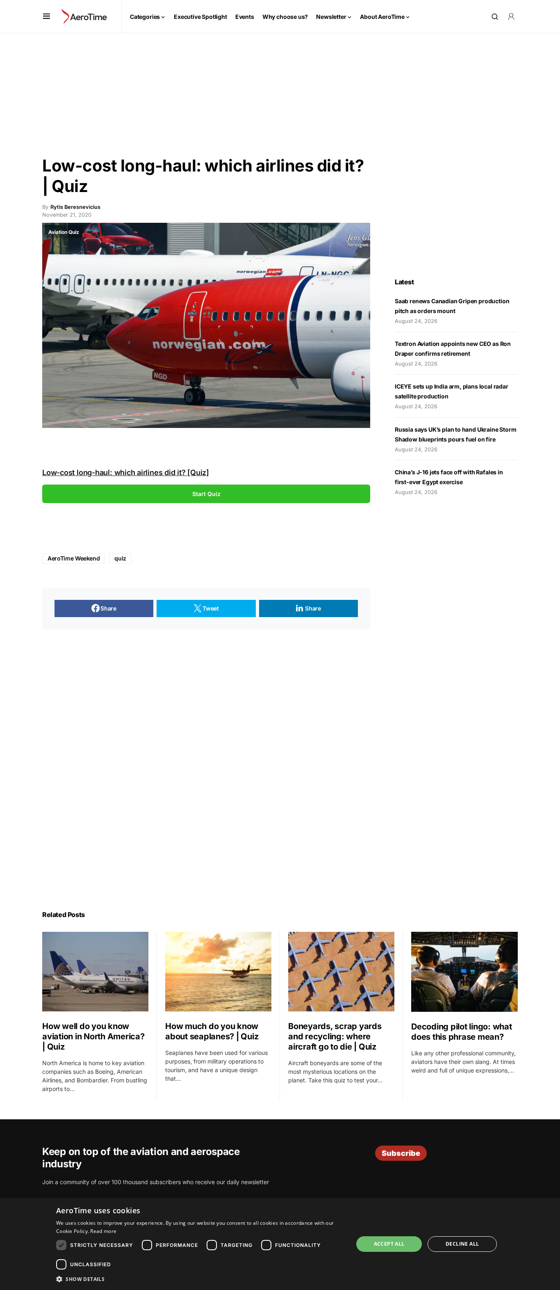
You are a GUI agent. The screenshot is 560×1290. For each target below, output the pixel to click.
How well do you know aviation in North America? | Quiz (93, 1036)
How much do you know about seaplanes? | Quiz (211, 1031)
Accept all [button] (389, 1243)
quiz (120, 558)
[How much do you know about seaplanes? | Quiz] (218, 971)
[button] (46, 16)
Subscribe (401, 1153)
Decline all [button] (462, 1243)
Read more (103, 1231)
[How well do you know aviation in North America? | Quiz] (95, 971)
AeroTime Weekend (74, 558)
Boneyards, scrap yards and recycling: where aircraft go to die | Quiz (335, 1036)
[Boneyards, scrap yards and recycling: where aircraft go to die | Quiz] (341, 971)
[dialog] (280, 1244)
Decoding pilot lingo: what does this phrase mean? (461, 1032)
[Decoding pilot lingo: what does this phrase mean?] (464, 972)
